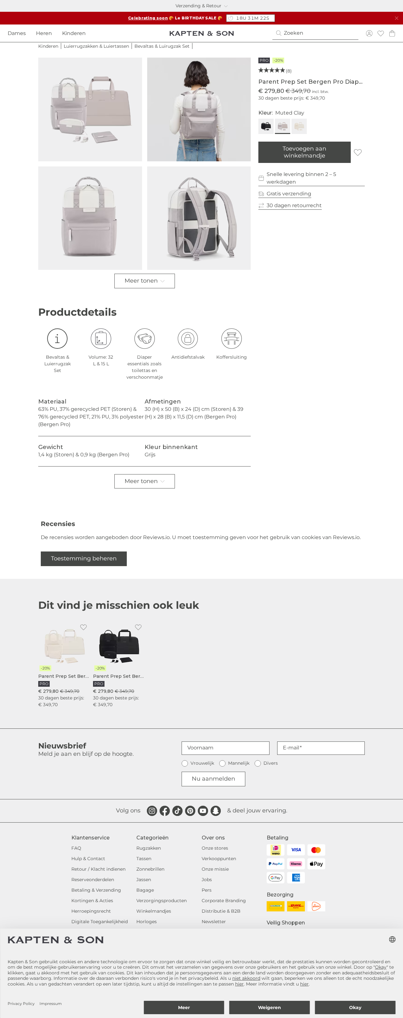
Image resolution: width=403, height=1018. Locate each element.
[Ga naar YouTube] (203, 811)
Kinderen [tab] (74, 33)
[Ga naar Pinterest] (190, 811)
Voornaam (200, 748)
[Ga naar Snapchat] (216, 811)
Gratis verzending (289, 194)
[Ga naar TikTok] (177, 811)
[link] (64, 664)
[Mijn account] (369, 33)
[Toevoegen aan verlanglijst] (358, 152)
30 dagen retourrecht (294, 205)
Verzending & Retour (198, 6)
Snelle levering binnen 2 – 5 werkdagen (301, 178)
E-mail (291, 748)
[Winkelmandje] (392, 33)
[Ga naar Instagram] (152, 811)
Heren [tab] (44, 33)
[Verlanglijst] (380, 33)
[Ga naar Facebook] (165, 811)
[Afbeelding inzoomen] (90, 109)
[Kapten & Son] (202, 33)
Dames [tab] (17, 33)
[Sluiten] (396, 18)
